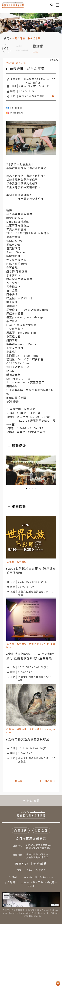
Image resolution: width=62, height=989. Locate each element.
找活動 (10, 63)
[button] (51, 5)
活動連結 (34, 643)
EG (52, 913)
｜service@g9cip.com (31, 877)
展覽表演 (22, 729)
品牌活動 (22, 561)
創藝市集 (21, 63)
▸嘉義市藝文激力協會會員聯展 (27, 739)
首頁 (6, 38)
